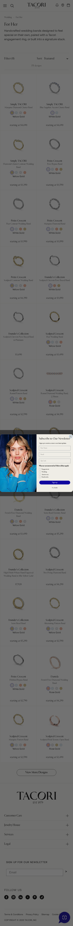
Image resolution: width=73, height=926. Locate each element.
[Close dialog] (70, 436)
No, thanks (55, 487)
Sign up (54, 482)
